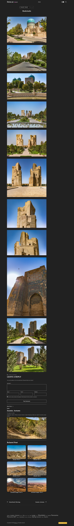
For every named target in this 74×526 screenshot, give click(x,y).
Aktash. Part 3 (37, 459)
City (24, 515)
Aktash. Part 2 (16, 476)
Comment (9, 383)
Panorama (54, 515)
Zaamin (46, 517)
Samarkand (21, 517)
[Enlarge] (45, 18)
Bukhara (21, 515)
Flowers (26, 515)
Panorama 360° (11, 517)
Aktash (8, 515)
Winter (42, 517)
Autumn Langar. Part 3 (37, 492)
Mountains (41, 515)
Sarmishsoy (26, 517)
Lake (30, 515)
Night (46, 515)
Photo (8, 408)
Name (8, 391)
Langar (33, 515)
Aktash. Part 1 (37, 476)
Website (35, 391)
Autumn (17, 515)
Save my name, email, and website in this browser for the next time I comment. (22, 396)
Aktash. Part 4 (16, 459)
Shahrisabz (30, 517)
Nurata (49, 515)
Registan (18, 517)
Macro (37, 515)
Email (22, 391)
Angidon (12, 515)
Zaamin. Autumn (13, 411)
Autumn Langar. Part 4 (16, 492)
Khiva (28, 515)
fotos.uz (10, 2)
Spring (34, 517)
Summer (39, 517)
